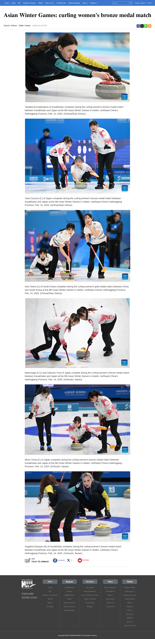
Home (7, 3)
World (40, 3)
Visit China (90, 602)
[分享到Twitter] (142, 26)
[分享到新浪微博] (149, 26)
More (84, 3)
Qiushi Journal (129, 625)
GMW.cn (129, 617)
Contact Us (110, 606)
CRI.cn (129, 602)
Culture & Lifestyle (29, 3)
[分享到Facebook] (138, 26)
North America (69, 602)
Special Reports (110, 587)
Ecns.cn (130, 621)
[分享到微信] (146, 26)
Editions (93, 3)
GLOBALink (61, 3)
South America (69, 606)
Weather (90, 606)
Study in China (90, 598)
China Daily (129, 598)
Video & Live (49, 3)
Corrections (110, 598)
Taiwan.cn (130, 614)
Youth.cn (129, 606)
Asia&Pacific (69, 587)
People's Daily (129, 587)
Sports (50, 602)
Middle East (69, 595)
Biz (19, 3)
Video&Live (110, 591)
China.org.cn (130, 591)
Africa (69, 598)
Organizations (69, 610)
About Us (110, 602)
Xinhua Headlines (74, 3)
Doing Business (90, 591)
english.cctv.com (129, 595)
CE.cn (129, 610)
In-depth (50, 606)
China (14, 3)
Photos (110, 595)
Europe (69, 591)
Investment (90, 587)
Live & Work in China (89, 595)
